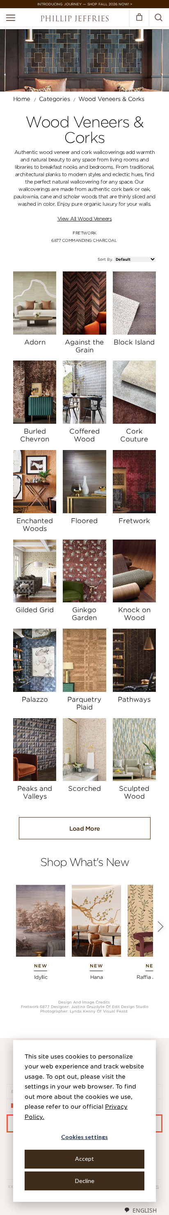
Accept (84, 1158)
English (144, 1210)
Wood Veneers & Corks (111, 99)
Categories (54, 99)
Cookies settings (84, 1136)
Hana (96, 977)
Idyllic (41, 977)
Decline (84, 1180)
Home (21, 99)
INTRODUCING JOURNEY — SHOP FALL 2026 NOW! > (84, 4)
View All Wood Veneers (84, 219)
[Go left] (161, 927)
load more (84, 828)
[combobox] (140, 1210)
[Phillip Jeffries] (74, 19)
